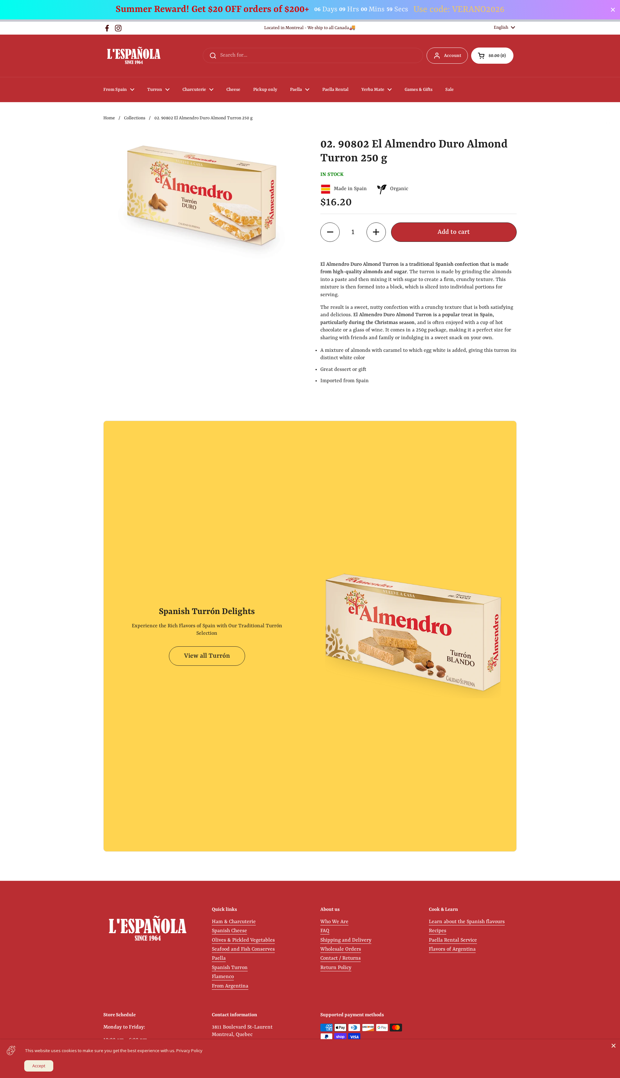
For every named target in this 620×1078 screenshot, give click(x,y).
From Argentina (230, 986)
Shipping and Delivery (345, 940)
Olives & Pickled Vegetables (243, 940)
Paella (219, 958)
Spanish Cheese (229, 931)
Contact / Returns (340, 958)
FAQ (324, 931)
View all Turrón (207, 656)
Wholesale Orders (340, 949)
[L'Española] (133, 55)
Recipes (437, 931)
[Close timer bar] (613, 10)
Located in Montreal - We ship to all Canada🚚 (310, 28)
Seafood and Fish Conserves (243, 949)
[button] (492, 56)
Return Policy (335, 968)
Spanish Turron (230, 968)
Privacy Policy (189, 1050)
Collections (134, 118)
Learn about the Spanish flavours (467, 922)
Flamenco (223, 977)
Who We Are (334, 922)
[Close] (613, 1045)
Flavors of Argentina (452, 949)
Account (452, 55)
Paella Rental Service (453, 940)
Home (109, 118)
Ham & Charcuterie (234, 922)
